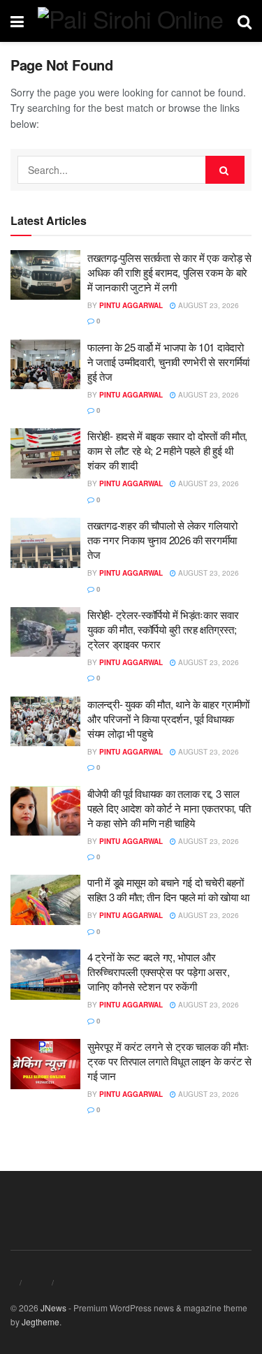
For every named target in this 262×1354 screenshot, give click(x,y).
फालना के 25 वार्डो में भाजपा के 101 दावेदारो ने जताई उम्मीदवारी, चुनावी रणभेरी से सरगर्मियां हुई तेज (168, 362)
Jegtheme (40, 1321)
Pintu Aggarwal (131, 305)
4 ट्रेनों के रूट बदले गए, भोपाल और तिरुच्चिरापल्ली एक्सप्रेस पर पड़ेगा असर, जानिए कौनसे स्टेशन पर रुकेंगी (158, 971)
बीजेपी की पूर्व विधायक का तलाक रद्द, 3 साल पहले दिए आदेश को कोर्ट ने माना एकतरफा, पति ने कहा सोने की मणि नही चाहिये (169, 808)
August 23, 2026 (207, 305)
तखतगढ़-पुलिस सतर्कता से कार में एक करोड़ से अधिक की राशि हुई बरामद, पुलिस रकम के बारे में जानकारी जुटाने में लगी (169, 272)
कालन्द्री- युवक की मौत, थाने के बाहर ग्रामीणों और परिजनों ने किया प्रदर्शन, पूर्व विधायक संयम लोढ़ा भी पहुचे (168, 719)
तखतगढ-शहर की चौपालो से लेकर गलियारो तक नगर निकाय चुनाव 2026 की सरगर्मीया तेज (162, 540)
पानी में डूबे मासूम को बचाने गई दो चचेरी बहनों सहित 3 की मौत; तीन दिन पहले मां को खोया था (168, 889)
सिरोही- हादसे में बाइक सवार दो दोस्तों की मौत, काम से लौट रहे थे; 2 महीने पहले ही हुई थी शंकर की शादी (167, 450)
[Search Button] (225, 170)
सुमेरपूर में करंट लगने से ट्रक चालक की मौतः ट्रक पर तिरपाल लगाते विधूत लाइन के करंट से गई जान (169, 1061)
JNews (53, 1307)
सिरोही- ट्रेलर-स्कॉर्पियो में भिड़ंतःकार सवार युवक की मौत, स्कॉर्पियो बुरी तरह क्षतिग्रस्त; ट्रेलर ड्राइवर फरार (162, 629)
